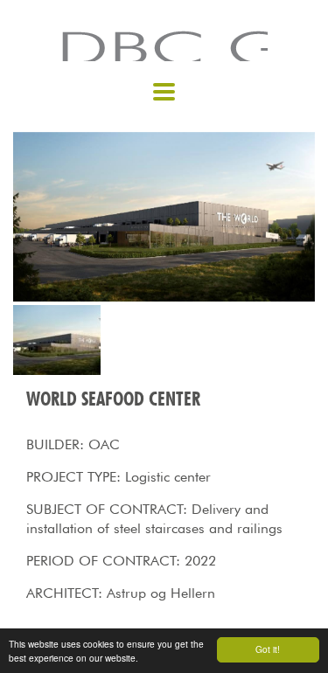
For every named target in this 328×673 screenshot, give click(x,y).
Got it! (267, 649)
